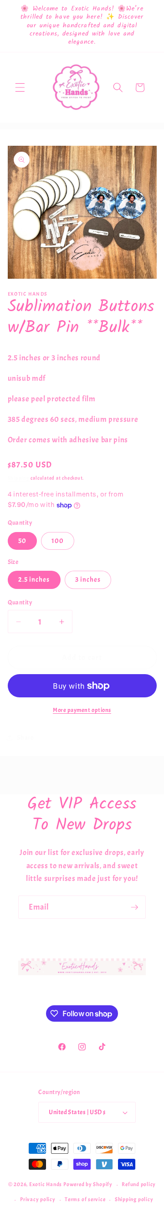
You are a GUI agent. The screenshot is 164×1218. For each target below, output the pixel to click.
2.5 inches (34, 579)
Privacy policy (38, 1199)
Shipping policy (134, 1199)
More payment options (82, 710)
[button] (20, 87)
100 (57, 540)
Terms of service (85, 1199)
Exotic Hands (45, 1184)
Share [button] (25, 737)
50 (22, 540)
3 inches (88, 579)
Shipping (19, 478)
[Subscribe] (134, 907)
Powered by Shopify (88, 1184)
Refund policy (139, 1184)
